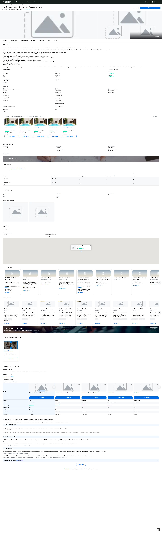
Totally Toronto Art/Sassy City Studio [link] (139, 309)
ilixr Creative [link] (7, 309)
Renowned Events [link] (118, 309)
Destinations (30, 1)
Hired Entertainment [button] (7, 320)
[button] (48, 25)
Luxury (41, 1)
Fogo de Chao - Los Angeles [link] (84, 309)
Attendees (5, 167)
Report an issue (68, 469)
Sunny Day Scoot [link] (99, 309)
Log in (159, 1)
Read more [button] (7, 287)
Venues (17, 1)
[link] (11, 304)
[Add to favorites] (79, 384)
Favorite (136, 7)
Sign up (155, 1)
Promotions (23, 1)
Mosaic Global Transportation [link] (29, 309)
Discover (36, 1)
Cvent (2, 4)
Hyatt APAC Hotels (8, 350)
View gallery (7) (157, 36)
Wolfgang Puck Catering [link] (47, 309)
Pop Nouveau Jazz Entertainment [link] (66, 309)
